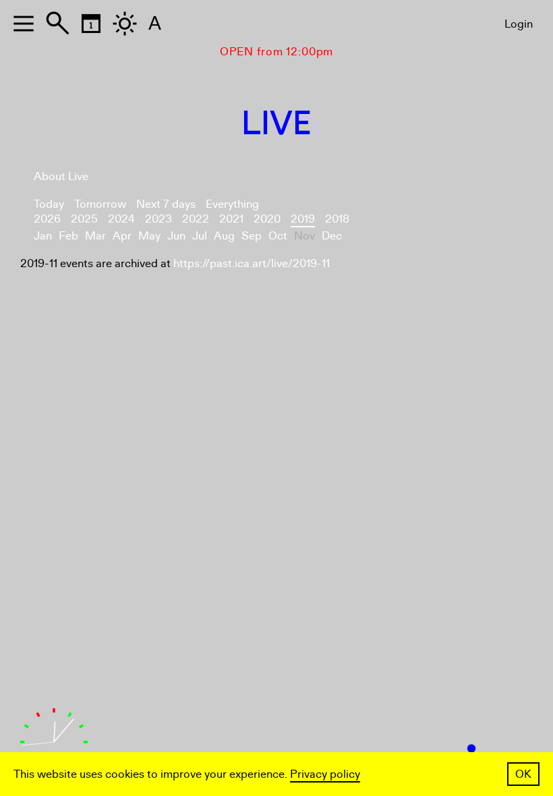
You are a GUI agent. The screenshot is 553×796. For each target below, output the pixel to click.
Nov (304, 236)
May (149, 236)
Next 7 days (166, 204)
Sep (251, 236)
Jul (199, 236)
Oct (277, 236)
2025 (84, 219)
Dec (332, 236)
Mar (95, 236)
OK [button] (523, 774)
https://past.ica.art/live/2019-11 (251, 263)
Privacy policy (325, 774)
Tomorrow (100, 204)
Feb (68, 236)
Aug (224, 236)
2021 (231, 219)
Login (518, 24)
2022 (195, 219)
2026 (47, 219)
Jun (176, 236)
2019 (303, 219)
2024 (121, 219)
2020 (267, 219)
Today (49, 204)
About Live (61, 176)
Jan (43, 236)
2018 (337, 219)
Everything (232, 204)
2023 (158, 219)
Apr (122, 236)
